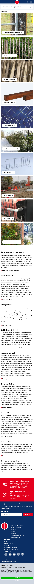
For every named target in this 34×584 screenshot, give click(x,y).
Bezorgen (13, 529)
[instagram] (22, 554)
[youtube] (14, 554)
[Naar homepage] (17, 2)
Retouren (13, 533)
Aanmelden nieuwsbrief (10, 547)
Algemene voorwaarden (17, 535)
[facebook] (5, 554)
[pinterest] (10, 554)
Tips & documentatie (17, 525)
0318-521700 (21, 488)
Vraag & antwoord (16, 527)
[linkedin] (18, 554)
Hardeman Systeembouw (11, 549)
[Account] (24, 1)
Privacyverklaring (15, 537)
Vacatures (7, 545)
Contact (6, 541)
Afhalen (13, 531)
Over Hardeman (8, 543)
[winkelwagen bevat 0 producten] (27, 1)
